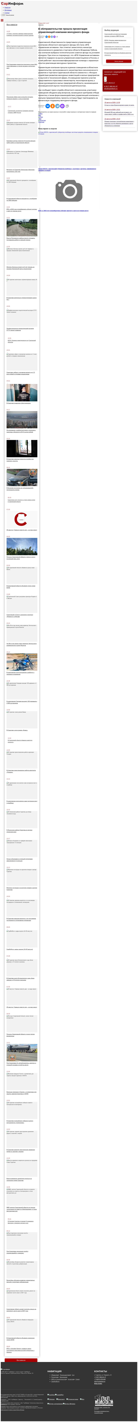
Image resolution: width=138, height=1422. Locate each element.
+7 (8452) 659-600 (100, 1379)
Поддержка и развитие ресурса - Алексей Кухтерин (101, 1412)
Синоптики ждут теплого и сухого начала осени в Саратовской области (117, 47)
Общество (54, 1375)
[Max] (105, 77)
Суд (73, 1375)
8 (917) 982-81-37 (109, 82)
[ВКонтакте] (46, 37)
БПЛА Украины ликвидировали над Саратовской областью (115, 41)
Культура (71, 1379)
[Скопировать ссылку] (57, 37)
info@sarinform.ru (110, 89)
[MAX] (54, 37)
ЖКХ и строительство (58, 1379)
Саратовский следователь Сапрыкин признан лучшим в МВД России (115, 35)
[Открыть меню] (2, 20)
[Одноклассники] (49, 37)
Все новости (12, 25)
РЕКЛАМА (98, 1383)
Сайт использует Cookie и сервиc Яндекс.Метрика (12, 1410)
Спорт (77, 1379)
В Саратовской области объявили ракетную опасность (117, 54)
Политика (54, 1377)
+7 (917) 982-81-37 (100, 1377)
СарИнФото (55, 1381)
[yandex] (55, 1404)
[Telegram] (52, 37)
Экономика (41, 25)
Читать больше (118, 61)
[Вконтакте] (60, 1399)
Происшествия (65, 1375)
